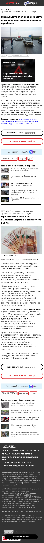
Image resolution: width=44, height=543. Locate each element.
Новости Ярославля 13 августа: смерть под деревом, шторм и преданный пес (26, 411)
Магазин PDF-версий (22, 454)
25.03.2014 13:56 (7, 9)
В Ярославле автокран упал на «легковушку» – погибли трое (21, 184)
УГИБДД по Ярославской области (15, 56)
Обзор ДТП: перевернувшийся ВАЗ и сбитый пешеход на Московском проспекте (24, 192)
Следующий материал (21, 537)
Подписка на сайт (11, 462)
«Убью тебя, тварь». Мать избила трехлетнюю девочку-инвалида (22, 404)
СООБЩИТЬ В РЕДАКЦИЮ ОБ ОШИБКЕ (19, 466)
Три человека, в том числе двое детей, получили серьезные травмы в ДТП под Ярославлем (19, 121)
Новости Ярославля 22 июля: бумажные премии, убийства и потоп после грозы (25, 418)
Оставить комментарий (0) (22, 141)
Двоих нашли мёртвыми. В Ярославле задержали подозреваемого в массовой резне (25, 434)
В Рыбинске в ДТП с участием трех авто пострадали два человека (25, 169)
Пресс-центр (33, 451)
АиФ (16, 255)
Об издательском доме (13, 451)
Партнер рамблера (21, 532)
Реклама (6, 454)
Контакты (26, 462)
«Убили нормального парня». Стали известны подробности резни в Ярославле (26, 426)
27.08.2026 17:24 (7, 211)
